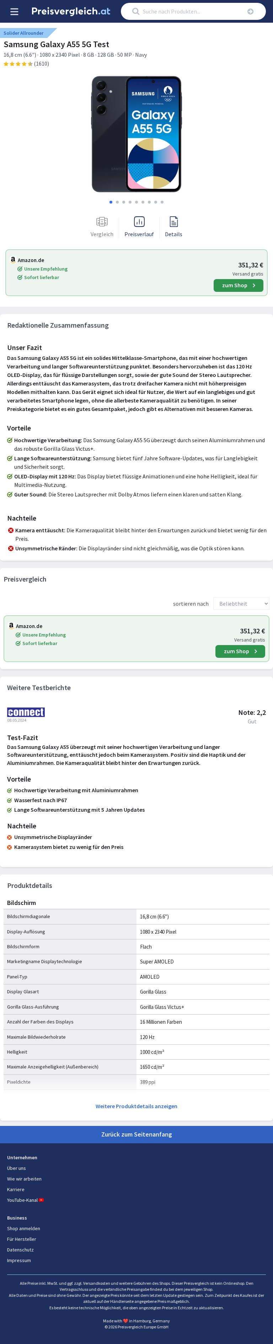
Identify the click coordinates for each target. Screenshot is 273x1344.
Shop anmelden (23, 1228)
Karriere (16, 1189)
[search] (250, 11)
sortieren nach (191, 603)
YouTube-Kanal (22, 1200)
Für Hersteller (21, 1239)
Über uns (16, 1168)
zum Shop (234, 285)
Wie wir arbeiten (24, 1179)
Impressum (19, 1260)
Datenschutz (20, 1249)
